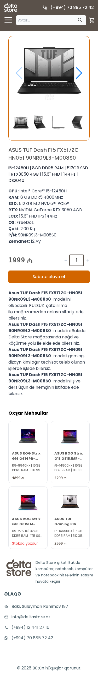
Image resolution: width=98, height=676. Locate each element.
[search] (80, 20)
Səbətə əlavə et (49, 277)
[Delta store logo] (10, 7)
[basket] (92, 20)
